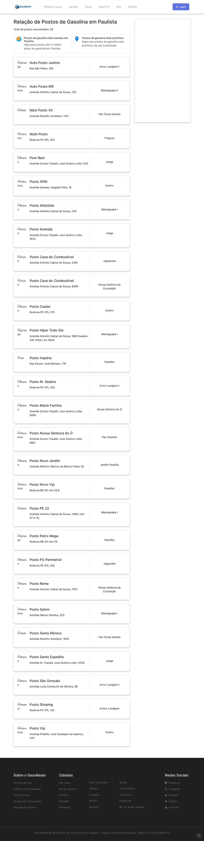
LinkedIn (173, 795)
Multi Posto (39, 134)
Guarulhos (126, 794)
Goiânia (93, 806)
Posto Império (41, 358)
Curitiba (94, 794)
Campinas (125, 800)
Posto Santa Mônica (46, 633)
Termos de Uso (23, 782)
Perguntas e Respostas (27, 801)
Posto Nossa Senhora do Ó (51, 433)
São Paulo (65, 782)
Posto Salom (40, 609)
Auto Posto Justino (45, 63)
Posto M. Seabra (43, 382)
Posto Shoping (41, 705)
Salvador (64, 801)
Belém (123, 782)
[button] (53, 7)
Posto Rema (39, 584)
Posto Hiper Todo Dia (46, 330)
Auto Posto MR (42, 86)
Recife (93, 800)
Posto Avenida (41, 229)
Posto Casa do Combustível (52, 257)
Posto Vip (37, 728)
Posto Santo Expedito (47, 657)
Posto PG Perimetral (46, 560)
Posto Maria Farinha (46, 405)
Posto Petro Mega (44, 536)
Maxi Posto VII (41, 110)
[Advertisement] (162, 70)
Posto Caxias (40, 306)
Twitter (173, 801)
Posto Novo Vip (42, 484)
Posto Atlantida (42, 205)
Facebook (174, 782)
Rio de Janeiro (67, 788)
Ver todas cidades (134, 806)
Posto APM (38, 182)
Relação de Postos (25, 807)
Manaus (93, 788)
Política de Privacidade (27, 788)
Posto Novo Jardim (45, 461)
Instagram (174, 788)
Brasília (63, 795)
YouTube (173, 807)
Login (183, 6)
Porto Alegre (127, 788)
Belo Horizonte (98, 782)
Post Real (37, 158)
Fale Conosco (22, 795)
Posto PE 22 (39, 508)
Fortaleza (64, 807)
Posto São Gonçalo (45, 681)
